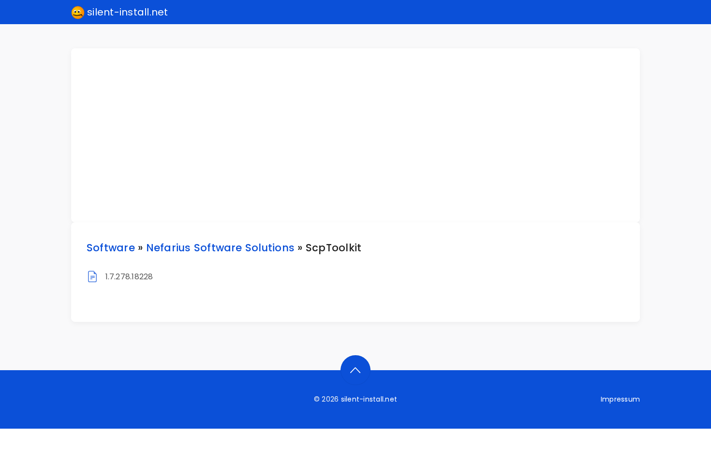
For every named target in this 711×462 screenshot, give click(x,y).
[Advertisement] (361, 135)
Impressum (620, 399)
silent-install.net (126, 12)
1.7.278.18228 (129, 276)
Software (111, 248)
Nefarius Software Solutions (220, 248)
